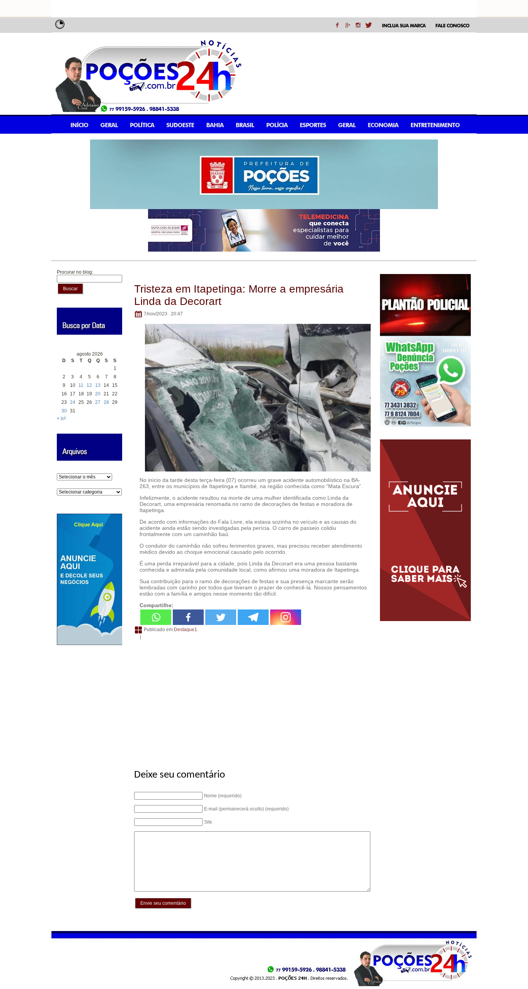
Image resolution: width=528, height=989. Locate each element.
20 (97, 394)
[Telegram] (253, 617)
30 (64, 411)
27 (97, 402)
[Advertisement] (251, 700)
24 (72, 402)
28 (106, 402)
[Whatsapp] (155, 617)
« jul (61, 418)
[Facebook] (188, 617)
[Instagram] (285, 617)
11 (80, 385)
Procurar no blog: (75, 272)
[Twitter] (220, 617)
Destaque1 (185, 629)
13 (97, 385)
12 (89, 385)
